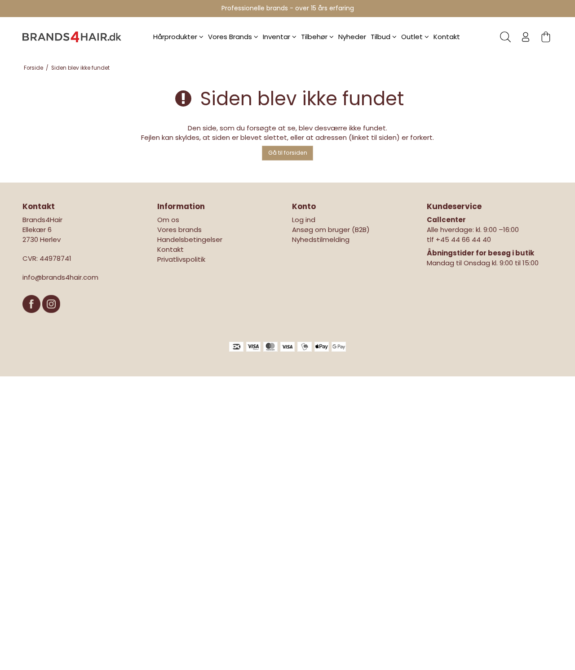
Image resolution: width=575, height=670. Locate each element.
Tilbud (381, 36)
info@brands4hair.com (60, 277)
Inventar (277, 36)
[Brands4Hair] (71, 36)
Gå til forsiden (287, 152)
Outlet (413, 36)
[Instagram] (51, 317)
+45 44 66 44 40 (463, 239)
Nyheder (352, 36)
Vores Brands (231, 36)
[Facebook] (32, 317)
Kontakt (446, 36)
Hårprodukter (176, 36)
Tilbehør (315, 36)
